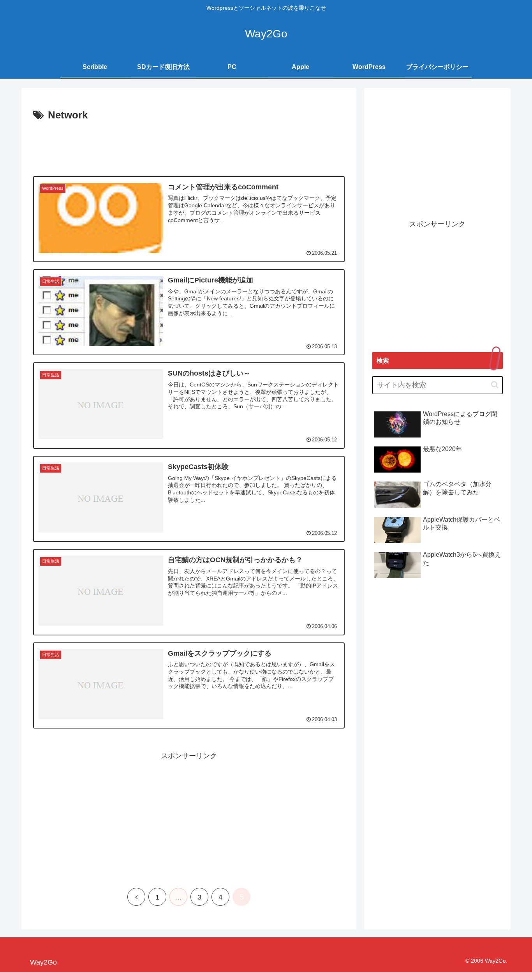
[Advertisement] (189, 145)
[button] (495, 384)
